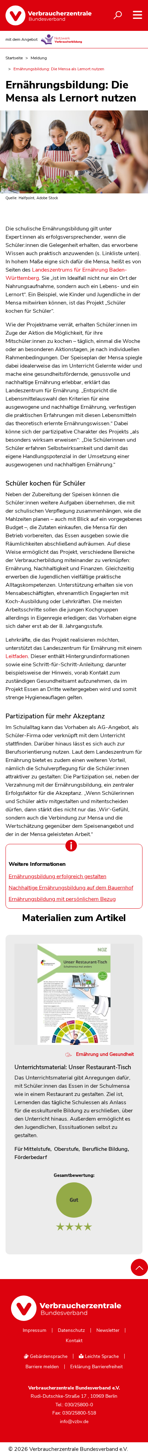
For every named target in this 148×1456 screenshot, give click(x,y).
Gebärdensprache (48, 1356)
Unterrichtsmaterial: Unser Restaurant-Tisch (72, 1067)
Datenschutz (71, 1330)
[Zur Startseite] (45, 15)
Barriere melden (42, 1366)
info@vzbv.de (74, 1421)
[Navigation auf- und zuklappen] (137, 15)
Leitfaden (17, 656)
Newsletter (107, 1330)
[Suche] (118, 15)
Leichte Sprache (101, 1356)
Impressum (34, 1330)
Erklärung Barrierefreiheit (96, 1366)
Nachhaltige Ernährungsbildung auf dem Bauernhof (71, 888)
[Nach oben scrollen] (139, 1267)
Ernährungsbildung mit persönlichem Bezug (62, 899)
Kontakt (74, 1340)
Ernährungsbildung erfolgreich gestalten (57, 876)
